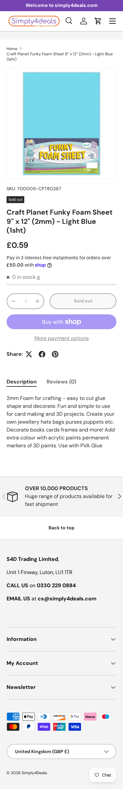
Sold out (83, 301)
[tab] (22, 381)
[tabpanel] (61, 422)
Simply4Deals (34, 773)
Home (12, 48)
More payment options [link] (61, 338)
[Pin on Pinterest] (55, 354)
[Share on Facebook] (42, 354)
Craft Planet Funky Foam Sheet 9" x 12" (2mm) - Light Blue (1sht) (60, 56)
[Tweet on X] (28, 354)
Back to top (61, 528)
